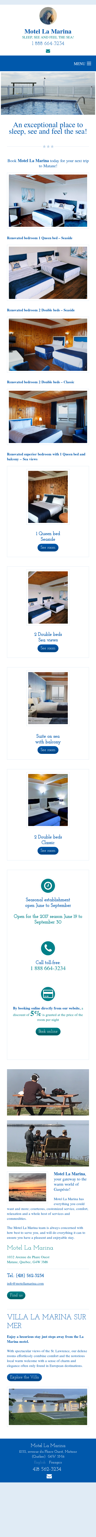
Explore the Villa (24, 1377)
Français (55, 1462)
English (40, 1462)
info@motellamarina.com (25, 1283)
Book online (48, 1032)
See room (48, 548)
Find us (16, 1295)
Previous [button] (16, 93)
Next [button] (80, 93)
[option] (48, 93)
